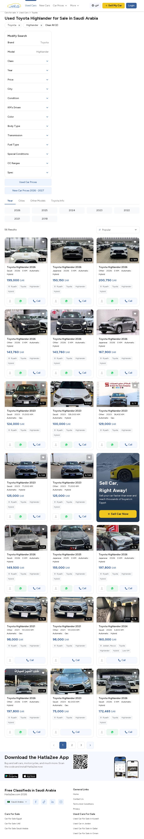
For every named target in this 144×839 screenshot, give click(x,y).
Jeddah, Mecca (109, 646)
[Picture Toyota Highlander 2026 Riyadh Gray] (118, 322)
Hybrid (11, 291)
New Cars (44, 5)
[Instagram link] (61, 802)
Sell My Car (115, 5)
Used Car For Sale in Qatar (85, 828)
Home (76, 794)
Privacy (76, 809)
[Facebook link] (35, 802)
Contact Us (78, 799)
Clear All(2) (51, 25)
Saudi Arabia (17, 802)
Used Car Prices (28, 182)
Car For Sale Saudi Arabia (16, 828)
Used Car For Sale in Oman (85, 833)
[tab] (10, 201)
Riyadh (14, 430)
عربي (97, 5)
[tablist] (72, 201)
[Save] (43, 242)
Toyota (23, 286)
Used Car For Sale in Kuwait (86, 818)
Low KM (125, 651)
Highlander (34, 286)
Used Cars (31, 5)
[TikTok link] (44, 802)
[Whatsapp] (21, 301)
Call (38, 300)
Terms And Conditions (83, 804)
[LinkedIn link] (52, 802)
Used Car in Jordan (82, 823)
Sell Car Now (119, 514)
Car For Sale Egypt (13, 818)
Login (131, 5)
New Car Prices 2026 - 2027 (28, 190)
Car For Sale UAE (13, 823)
